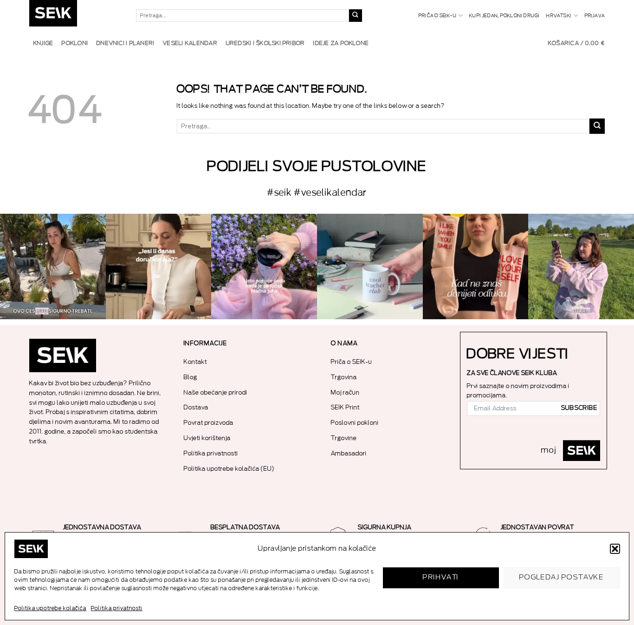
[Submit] (355, 15)
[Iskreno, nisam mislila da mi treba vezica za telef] (53, 267)
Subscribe (579, 408)
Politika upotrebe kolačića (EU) (229, 469)
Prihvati (441, 577)
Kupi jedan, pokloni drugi (504, 15)
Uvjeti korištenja (207, 438)
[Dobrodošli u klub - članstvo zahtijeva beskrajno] (370, 267)
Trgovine (344, 438)
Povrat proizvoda (208, 423)
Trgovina (344, 377)
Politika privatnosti (116, 608)
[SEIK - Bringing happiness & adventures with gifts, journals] (75, 15)
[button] (615, 548)
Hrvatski (559, 15)
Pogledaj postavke (561, 577)
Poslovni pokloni (355, 423)
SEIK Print (345, 407)
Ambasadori (349, 453)
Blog (190, 377)
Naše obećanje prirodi (215, 392)
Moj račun (345, 392)
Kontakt (195, 362)
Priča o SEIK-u (438, 15)
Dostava (196, 407)
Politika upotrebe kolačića (50, 608)
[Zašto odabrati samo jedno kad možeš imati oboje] (476, 267)
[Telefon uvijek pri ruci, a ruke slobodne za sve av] (581, 267)
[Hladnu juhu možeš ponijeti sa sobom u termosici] (264, 267)
